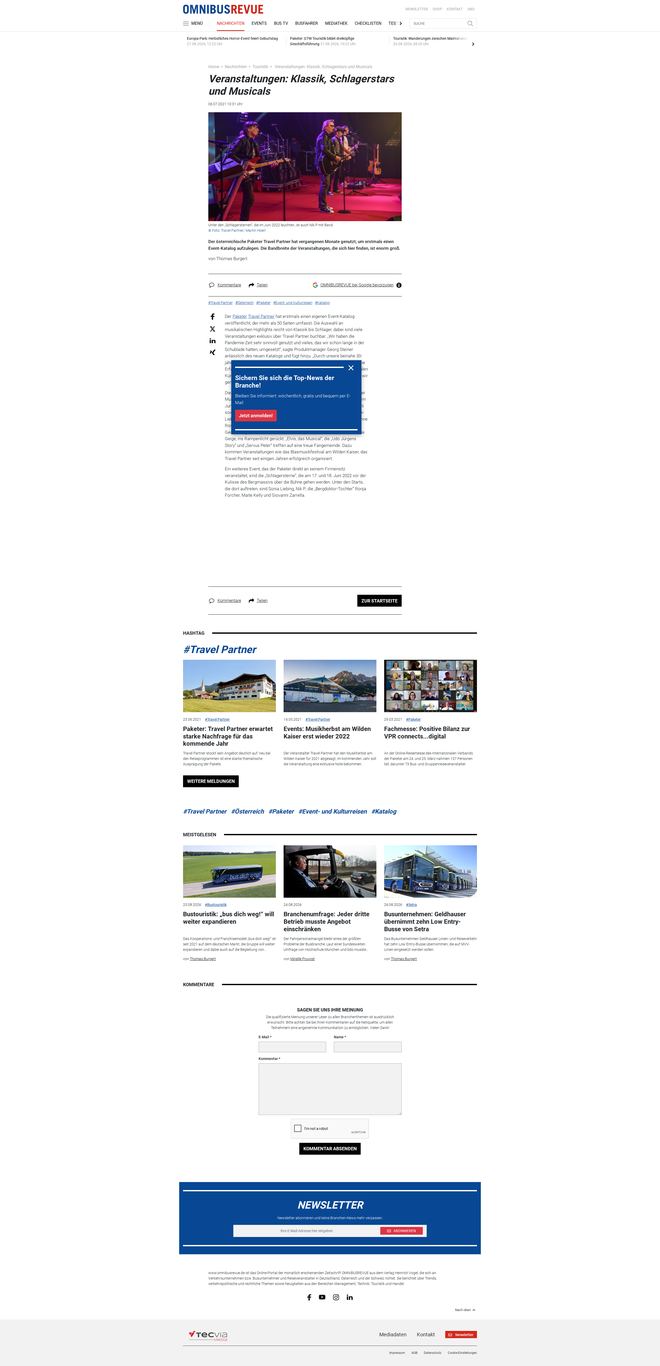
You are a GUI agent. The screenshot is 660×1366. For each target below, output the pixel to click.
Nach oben (463, 1310)
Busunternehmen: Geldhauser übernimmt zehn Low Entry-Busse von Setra (425, 922)
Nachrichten (230, 23)
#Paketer (413, 719)
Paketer (240, 316)
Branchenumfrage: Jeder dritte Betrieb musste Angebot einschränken (326, 922)
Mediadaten (393, 1334)
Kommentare (229, 285)
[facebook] (309, 1297)
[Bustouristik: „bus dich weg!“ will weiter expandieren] (229, 871)
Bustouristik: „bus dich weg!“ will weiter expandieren (228, 918)
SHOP (437, 9)
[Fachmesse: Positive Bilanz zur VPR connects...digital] (430, 686)
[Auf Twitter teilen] (212, 329)
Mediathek (336, 23)
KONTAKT (455, 9)
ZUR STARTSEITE (379, 601)
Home (213, 66)
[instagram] (336, 1297)
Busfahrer (306, 23)
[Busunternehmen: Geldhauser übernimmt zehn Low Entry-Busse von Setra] (430, 871)
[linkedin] (350, 1297)
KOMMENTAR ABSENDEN (330, 1148)
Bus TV (281, 23)
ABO (471, 9)
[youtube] (322, 1297)
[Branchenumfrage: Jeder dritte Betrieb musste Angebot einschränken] (330, 871)
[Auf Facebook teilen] (212, 316)
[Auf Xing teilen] (213, 352)
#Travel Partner (219, 650)
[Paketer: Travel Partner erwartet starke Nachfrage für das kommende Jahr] (229, 686)
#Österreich (247, 811)
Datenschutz (432, 1353)
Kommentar (268, 1059)
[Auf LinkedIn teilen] (213, 340)
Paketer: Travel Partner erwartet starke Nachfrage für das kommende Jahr (228, 736)
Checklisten (368, 23)
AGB (414, 1353)
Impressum (397, 1353)
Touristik (260, 66)
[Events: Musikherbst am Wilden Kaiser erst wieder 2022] (330, 686)
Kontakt (426, 1334)
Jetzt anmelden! (256, 415)
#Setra (411, 905)
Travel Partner (261, 316)
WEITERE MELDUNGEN (211, 781)
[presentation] (473, 44)
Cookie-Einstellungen (462, 1353)
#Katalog (383, 811)
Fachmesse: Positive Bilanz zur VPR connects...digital (427, 732)
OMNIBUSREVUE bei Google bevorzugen (357, 285)
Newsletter (417, 9)
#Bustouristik (216, 905)
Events (259, 23)
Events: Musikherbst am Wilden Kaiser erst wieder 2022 (327, 732)
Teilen (262, 285)
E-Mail (264, 1037)
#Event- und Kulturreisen (332, 811)
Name (339, 1037)
